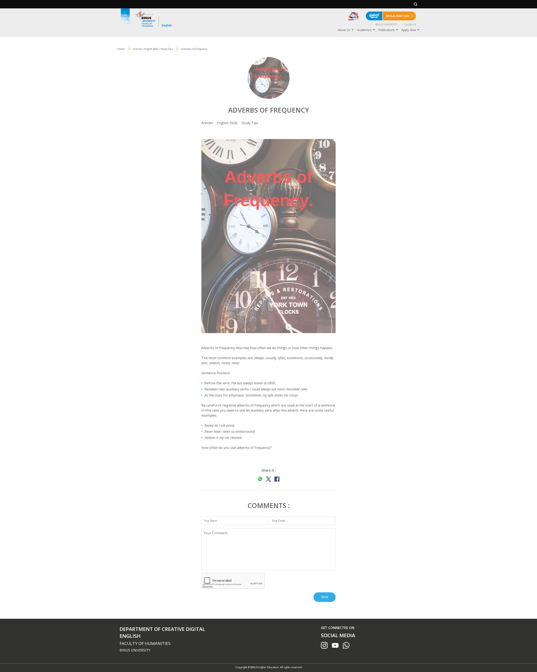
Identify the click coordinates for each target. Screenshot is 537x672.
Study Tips (250, 123)
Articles (207, 123)
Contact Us (410, 24)
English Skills (227, 123)
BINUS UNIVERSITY (386, 24)
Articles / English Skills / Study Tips (153, 49)
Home (121, 49)
